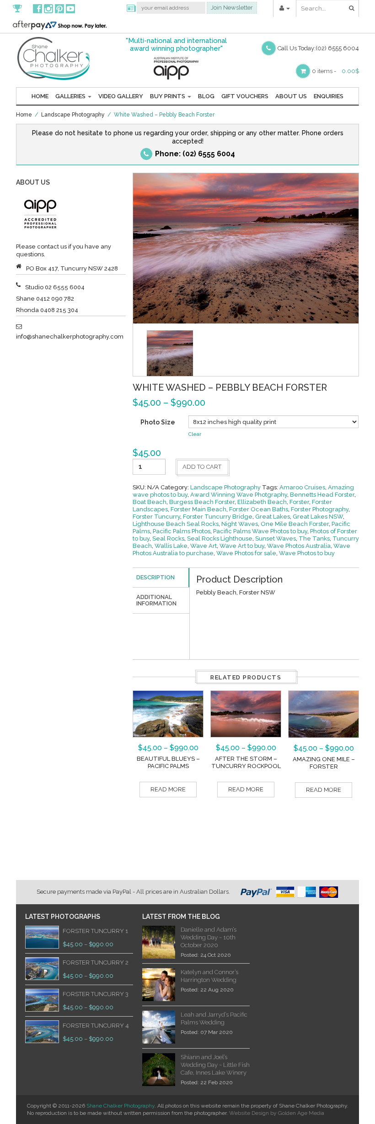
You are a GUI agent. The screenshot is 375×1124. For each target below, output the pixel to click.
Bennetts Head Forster (322, 494)
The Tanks (314, 538)
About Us (291, 96)
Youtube (70, 8)
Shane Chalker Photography (120, 1106)
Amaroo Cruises (302, 487)
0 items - (324, 71)
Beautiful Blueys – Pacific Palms (168, 762)
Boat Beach (149, 501)
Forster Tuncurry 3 (96, 994)
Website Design (249, 1113)
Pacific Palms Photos (181, 531)
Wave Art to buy (242, 545)
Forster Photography (319, 509)
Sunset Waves (275, 538)
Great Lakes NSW (318, 516)
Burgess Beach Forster (202, 501)
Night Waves (239, 523)
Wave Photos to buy (307, 553)
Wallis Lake (171, 545)
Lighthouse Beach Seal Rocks (176, 523)
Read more (168, 789)
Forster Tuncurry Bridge (217, 516)
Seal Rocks (168, 538)
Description (155, 577)
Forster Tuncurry (156, 516)
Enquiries (328, 96)
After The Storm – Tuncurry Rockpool (246, 762)
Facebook (37, 8)
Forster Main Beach (198, 509)
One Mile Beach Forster (295, 523)
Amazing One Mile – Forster (324, 763)
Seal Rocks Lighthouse (219, 538)
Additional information (156, 600)
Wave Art (203, 545)
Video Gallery (120, 96)
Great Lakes (272, 516)
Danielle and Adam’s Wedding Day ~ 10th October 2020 (208, 937)
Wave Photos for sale (246, 553)
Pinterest (59, 8)
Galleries (71, 96)
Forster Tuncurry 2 (96, 962)
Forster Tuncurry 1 (95, 931)
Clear (194, 434)
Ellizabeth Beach (262, 501)
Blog (206, 96)
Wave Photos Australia (299, 545)
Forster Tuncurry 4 (96, 1025)
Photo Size (157, 422)
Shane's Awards (22, 8)
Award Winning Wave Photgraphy (238, 494)
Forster (299, 501)
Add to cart (201, 466)
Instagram (48, 8)
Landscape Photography (73, 114)
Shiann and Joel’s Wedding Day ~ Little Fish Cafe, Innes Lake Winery (215, 1065)
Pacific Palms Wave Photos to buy (260, 531)
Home (40, 96)
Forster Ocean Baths (258, 509)
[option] (170, 353)
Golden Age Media (301, 1113)
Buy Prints (168, 96)
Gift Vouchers (244, 96)
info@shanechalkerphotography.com (69, 336)
